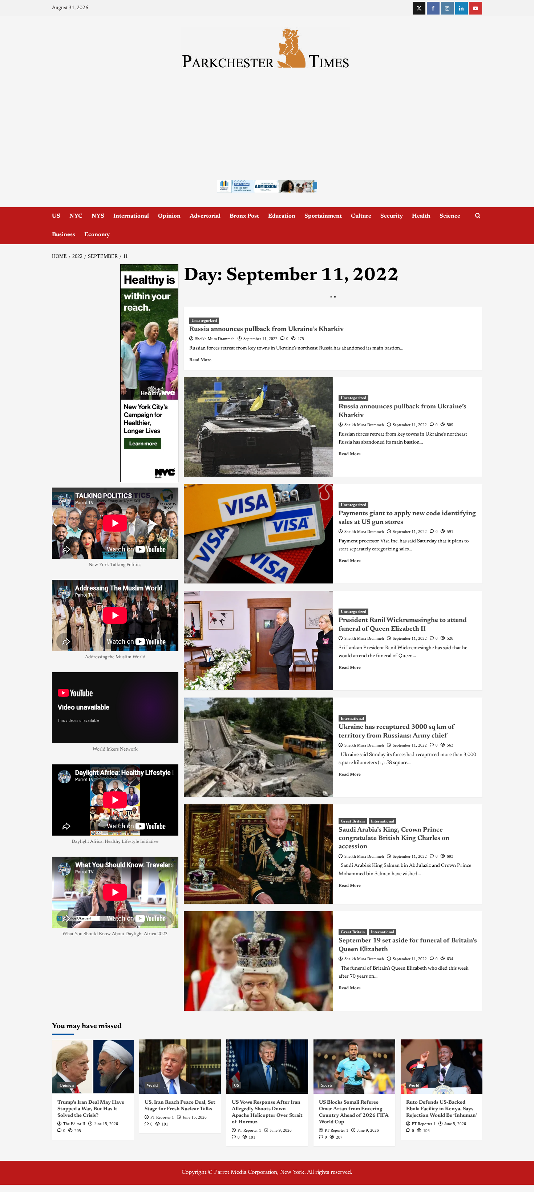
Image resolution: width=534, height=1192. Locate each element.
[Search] (477, 216)
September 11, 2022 (260, 338)
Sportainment (323, 216)
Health (421, 216)
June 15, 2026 (106, 1124)
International (131, 216)
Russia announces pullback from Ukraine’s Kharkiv (266, 329)
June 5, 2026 (455, 1124)
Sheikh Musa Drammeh (215, 338)
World (152, 1085)
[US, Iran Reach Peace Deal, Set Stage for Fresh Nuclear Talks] (180, 1066)
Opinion (169, 216)
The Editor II (74, 1124)
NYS (98, 216)
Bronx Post (244, 216)
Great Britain (353, 821)
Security (391, 216)
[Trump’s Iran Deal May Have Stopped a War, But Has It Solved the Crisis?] (93, 1066)
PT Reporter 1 (162, 1117)
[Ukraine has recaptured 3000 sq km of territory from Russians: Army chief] (258, 747)
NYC (75, 216)
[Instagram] (447, 8)
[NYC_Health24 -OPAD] (149, 373)
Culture (361, 216)
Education (281, 216)
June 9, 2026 (281, 1130)
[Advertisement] (267, 122)
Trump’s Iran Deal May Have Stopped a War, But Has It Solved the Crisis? (90, 1109)
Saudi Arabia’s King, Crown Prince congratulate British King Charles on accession (394, 838)
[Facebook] (433, 8)
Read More (200, 360)
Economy (97, 235)
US (56, 216)
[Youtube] (475, 8)
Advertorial (205, 216)
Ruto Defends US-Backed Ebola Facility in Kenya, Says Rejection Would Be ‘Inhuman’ (441, 1109)
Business (63, 235)
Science (450, 216)
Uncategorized (204, 320)
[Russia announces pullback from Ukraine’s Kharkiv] (258, 427)
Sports (326, 1085)
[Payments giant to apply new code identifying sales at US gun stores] (258, 533)
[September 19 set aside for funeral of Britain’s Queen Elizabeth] (258, 961)
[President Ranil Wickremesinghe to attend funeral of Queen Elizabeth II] (258, 640)
